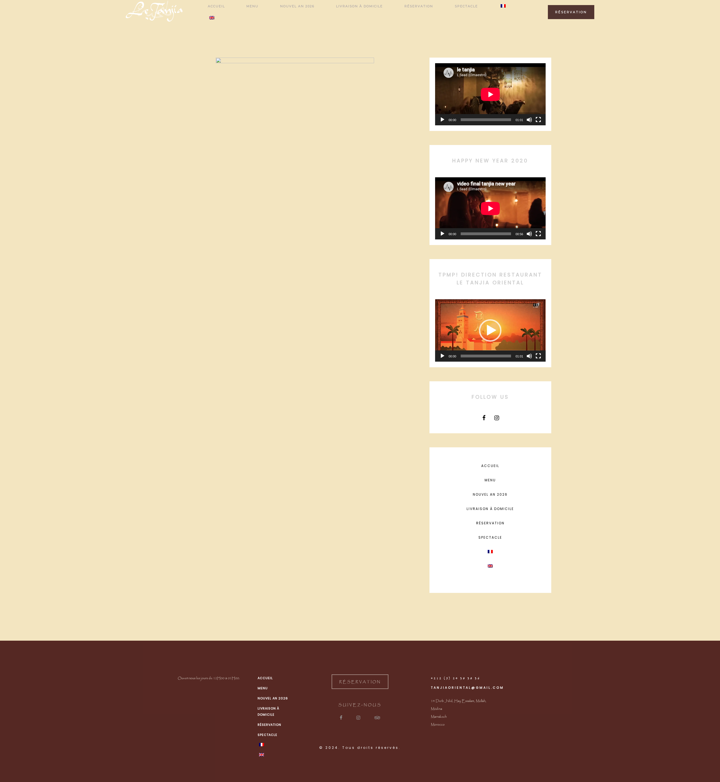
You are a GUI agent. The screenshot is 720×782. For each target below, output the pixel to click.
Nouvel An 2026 (490, 494)
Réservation (490, 523)
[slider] (486, 356)
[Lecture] (442, 120)
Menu (490, 480)
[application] (490, 94)
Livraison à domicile (490, 508)
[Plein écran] (538, 120)
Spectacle (490, 537)
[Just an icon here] (484, 418)
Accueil (490, 465)
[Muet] (529, 120)
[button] (490, 330)
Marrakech (439, 716)
